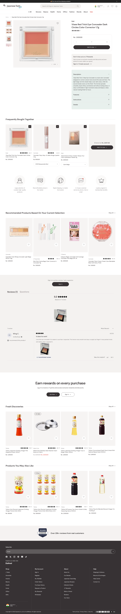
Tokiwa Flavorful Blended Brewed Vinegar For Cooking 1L (102, 509)
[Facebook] (6, 557)
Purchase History (40, 585)
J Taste (8, 572)
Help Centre (96, 578)
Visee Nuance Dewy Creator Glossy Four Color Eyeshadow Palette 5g (72, 156)
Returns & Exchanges (99, 575)
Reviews (66, 594)
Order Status (38, 582)
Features (76, 95)
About (86, 12)
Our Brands (67, 575)
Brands (79, 12)
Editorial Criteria (68, 585)
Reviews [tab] (12, 292)
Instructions (77, 100)
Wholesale (38, 594)
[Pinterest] (18, 557)
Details (75, 105)
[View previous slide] (52, 64)
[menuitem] (30, 12)
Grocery (38, 12)
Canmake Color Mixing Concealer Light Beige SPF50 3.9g (18, 257)
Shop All (111, 213)
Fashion (72, 12)
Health (52, 12)
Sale (91, 12)
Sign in (60, 284)
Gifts (7, 594)
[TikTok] (26, 557)
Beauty (45, 12)
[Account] (108, 6)
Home (59, 12)
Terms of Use (76, 611)
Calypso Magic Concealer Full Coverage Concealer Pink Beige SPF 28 (72, 257)
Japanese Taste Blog (70, 578)
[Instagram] (14, 557)
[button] (76, 31)
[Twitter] (10, 557)
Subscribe (113, 551)
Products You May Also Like (19, 465)
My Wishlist (38, 578)
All (30, 12)
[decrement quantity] (76, 42)
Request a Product (40, 588)
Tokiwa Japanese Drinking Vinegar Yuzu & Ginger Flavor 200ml (73, 451)
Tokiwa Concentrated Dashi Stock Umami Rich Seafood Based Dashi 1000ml (101, 451)
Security (90, 611)
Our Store (67, 598)
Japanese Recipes (69, 582)
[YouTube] (22, 557)
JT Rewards (67, 588)
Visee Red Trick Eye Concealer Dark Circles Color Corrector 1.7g (18, 156)
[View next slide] (57, 64)
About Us (66, 572)
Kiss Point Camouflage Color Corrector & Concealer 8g (44, 262)
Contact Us (96, 582)
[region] (60, 315)
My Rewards (38, 591)
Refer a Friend (68, 591)
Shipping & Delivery (98, 572)
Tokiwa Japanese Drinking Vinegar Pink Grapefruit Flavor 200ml (17, 451)
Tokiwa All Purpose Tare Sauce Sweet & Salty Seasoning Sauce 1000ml (74, 510)
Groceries (8, 575)
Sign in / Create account (81, 64)
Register (37, 575)
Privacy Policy (83, 611)
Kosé (73, 21)
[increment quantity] (107, 42)
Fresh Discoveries (14, 406)
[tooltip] (43, 357)
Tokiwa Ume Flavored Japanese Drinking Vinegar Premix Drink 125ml (17, 510)
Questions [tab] (24, 292)
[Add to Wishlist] (57, 23)
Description (77, 74)
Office (65, 12)
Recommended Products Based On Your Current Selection (35, 213)
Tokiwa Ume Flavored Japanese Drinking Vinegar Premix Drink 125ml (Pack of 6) (44, 510)
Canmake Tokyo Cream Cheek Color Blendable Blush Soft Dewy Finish (101, 262)
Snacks (8, 578)
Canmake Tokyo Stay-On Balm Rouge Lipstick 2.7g (46, 156)
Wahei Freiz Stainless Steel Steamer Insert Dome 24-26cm (45, 451)
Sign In (37, 572)
